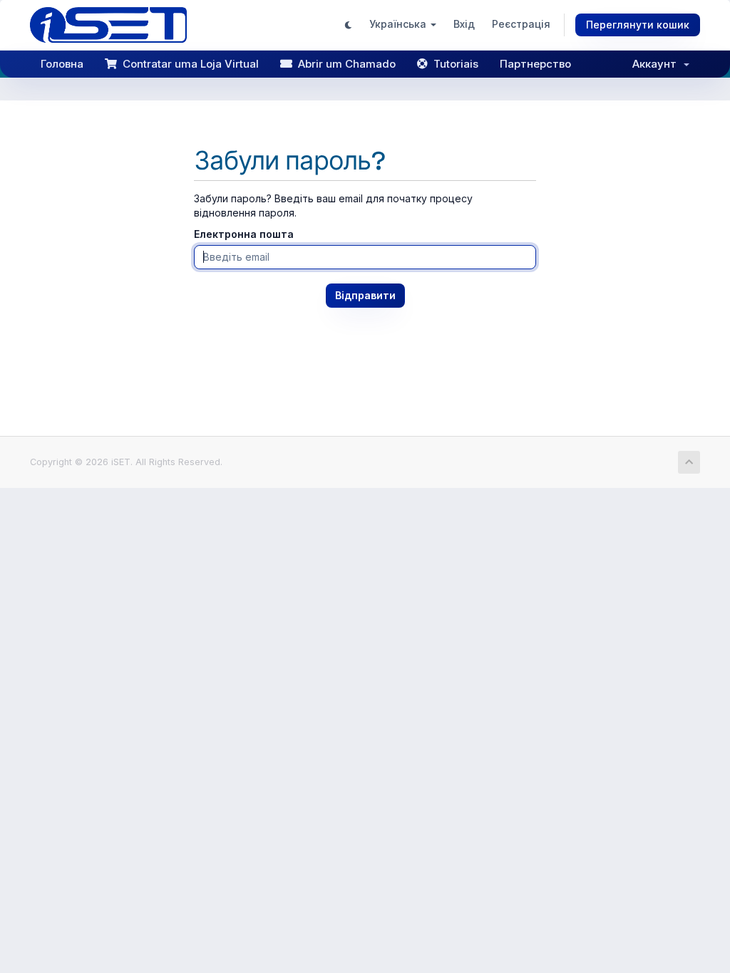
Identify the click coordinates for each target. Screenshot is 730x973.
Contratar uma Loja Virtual (188, 64)
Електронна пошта (244, 234)
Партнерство (535, 64)
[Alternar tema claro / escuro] (348, 25)
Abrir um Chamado (344, 64)
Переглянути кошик (637, 25)
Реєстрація (521, 24)
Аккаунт (657, 64)
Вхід (464, 24)
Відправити (365, 295)
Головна (62, 64)
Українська (399, 24)
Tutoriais (453, 64)
